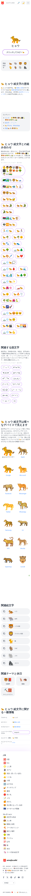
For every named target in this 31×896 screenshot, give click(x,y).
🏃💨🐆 (7, 231)
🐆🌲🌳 (21, 275)
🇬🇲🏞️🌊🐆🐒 (11, 218)
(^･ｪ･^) (5, 384)
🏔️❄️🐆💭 (9, 262)
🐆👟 (16, 243)
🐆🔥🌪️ (18, 294)
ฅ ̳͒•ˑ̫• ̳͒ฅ (5, 390)
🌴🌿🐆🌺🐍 (11, 300)
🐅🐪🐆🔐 (9, 199)
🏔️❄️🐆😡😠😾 (12, 313)
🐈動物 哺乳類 (16, 727)
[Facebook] (3, 877)
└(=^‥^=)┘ (16, 384)
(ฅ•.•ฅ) (5, 395)
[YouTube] (19, 877)
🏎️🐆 (20, 288)
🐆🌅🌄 (21, 326)
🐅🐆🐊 (21, 205)
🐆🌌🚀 (7, 307)
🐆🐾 (6, 243)
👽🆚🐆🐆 (9, 224)
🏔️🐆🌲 (18, 250)
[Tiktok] (15, 877)
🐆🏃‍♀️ (20, 231)
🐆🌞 (6, 294)
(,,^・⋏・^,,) (16, 390)
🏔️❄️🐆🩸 (9, 269)
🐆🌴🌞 (18, 237)
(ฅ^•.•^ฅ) (16, 373)
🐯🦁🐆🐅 (9, 193)
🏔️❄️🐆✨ (9, 281)
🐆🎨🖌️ (7, 256)
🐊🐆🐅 (7, 212)
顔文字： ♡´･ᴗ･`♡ (10, 123)
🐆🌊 (23, 269)
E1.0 (14, 742)
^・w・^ (6, 401)
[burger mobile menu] (28, 3)
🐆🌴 (6, 237)
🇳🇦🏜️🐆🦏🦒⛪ (12, 186)
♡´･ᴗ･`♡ (6, 367)
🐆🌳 (6, 250)
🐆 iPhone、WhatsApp (12, 125)
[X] (7, 877)
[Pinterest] (11, 877)
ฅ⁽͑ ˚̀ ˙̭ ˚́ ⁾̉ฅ (6, 378)
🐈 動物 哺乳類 (14, 90)
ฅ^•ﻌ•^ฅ (16, 367)
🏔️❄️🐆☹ (9, 319)
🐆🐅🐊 (7, 205)
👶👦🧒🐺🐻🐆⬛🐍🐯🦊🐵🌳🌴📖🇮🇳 (12, 171)
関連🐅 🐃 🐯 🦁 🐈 (11, 128)
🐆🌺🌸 (7, 288)
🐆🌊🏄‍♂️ (7, 275)
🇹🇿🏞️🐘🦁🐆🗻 (12, 180)
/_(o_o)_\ (16, 378)
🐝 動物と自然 (18, 88)
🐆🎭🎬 (7, 326)
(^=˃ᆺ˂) (14, 395)
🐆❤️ (20, 256)
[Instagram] (22, 877)
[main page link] (2, 3)
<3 (14, 401)
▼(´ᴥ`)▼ (6, 373)
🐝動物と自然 (16, 722)
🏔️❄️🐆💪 (9, 332)
